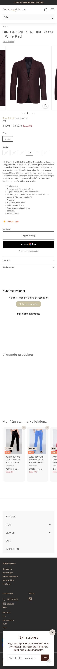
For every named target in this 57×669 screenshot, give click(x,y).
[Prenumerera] (45, 658)
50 (22, 153)
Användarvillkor (8, 580)
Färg (4, 133)
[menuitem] (28, 516)
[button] (8, 118)
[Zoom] (45, 105)
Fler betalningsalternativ (28, 251)
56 (45, 153)
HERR (5, 624)
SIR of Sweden (8, 41)
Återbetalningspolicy (10, 576)
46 (6, 153)
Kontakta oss (7, 569)
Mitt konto (6, 584)
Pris (4, 121)
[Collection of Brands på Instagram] (30, 598)
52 (30, 153)
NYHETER (6, 613)
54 (37, 153)
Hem (4, 27)
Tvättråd (6, 260)
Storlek (6, 147)
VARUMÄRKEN (8, 620)
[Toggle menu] (50, 524)
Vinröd (7, 139)
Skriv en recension (28, 303)
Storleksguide (8, 267)
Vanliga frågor (8, 573)
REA (4, 616)
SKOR (5, 628)
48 (14, 153)
